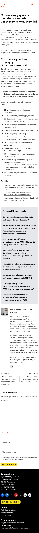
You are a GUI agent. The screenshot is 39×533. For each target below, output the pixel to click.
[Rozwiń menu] (36, 4)
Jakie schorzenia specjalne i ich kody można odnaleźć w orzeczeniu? (8, 379)
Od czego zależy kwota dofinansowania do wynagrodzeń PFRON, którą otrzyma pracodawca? (18, 286)
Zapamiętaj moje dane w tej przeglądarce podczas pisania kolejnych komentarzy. (20, 458)
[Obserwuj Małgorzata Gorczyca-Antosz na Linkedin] (11, 366)
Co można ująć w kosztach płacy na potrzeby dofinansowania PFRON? (17, 276)
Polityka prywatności (9, 510)
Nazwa (5, 433)
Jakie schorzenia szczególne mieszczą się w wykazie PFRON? (29, 378)
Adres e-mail (7, 442)
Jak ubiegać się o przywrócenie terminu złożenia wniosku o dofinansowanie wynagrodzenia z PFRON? (17, 254)
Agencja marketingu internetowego (14, 528)
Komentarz (5, 400)
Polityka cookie (7, 512)
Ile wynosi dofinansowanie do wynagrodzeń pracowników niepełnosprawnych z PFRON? (15, 297)
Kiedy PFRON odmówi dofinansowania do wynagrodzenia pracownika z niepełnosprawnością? (19, 267)
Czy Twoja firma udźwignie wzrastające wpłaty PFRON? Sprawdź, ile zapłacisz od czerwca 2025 (19, 242)
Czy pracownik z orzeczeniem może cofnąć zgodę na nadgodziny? (18, 218)
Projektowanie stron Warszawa (12, 523)
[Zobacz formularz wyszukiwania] (32, 4)
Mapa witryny (6, 515)
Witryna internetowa (9, 452)
